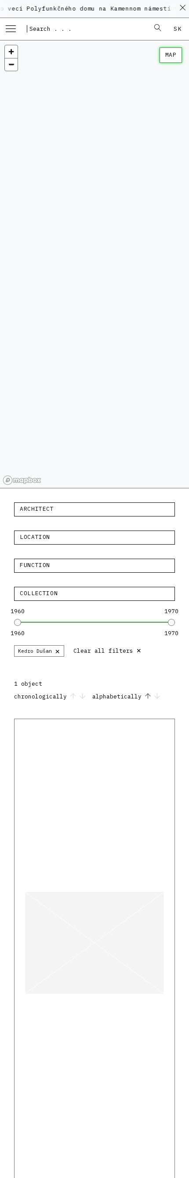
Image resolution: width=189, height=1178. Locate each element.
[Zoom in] (11, 51)
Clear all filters (107, 649)
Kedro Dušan (39, 650)
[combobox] (85, 28)
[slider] (17, 622)
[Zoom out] (11, 64)
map (170, 54)
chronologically (42, 696)
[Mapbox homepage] (22, 480)
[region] (94, 264)
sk (178, 29)
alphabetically (118, 696)
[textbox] (94, 509)
